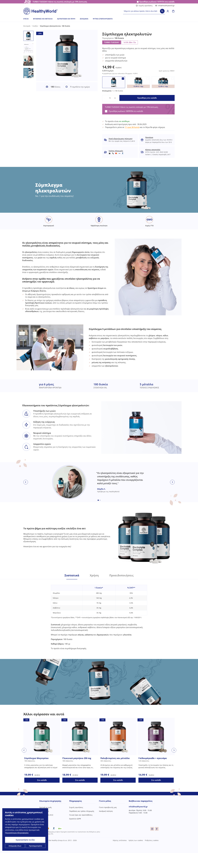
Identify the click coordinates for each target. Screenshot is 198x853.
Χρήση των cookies (136, 840)
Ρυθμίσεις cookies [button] (152, 840)
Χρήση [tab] (94, 575)
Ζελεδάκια (84, 19)
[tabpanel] (99, 614)
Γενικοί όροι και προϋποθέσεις (80, 815)
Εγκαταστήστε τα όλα (25, 840)
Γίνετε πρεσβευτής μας (108, 807)
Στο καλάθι (42, 780)
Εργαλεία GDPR (75, 819)
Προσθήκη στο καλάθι (147, 98)
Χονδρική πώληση (106, 811)
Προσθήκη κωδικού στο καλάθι (157, 2)
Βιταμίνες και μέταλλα (42, 19)
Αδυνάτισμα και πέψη (66, 19)
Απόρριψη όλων (15, 846)
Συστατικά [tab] (72, 575)
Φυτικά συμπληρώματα (103, 19)
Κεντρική (26, 26)
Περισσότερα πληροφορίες (17, 832)
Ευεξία (26, 19)
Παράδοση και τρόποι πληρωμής (81, 811)
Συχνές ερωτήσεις (146, 5)
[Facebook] (157, 829)
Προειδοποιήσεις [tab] (121, 575)
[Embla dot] (98, 500)
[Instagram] (152, 829)
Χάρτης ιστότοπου (120, 840)
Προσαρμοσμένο (35, 846)
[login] (167, 11)
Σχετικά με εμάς (45, 807)
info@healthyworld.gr (166, 5)
